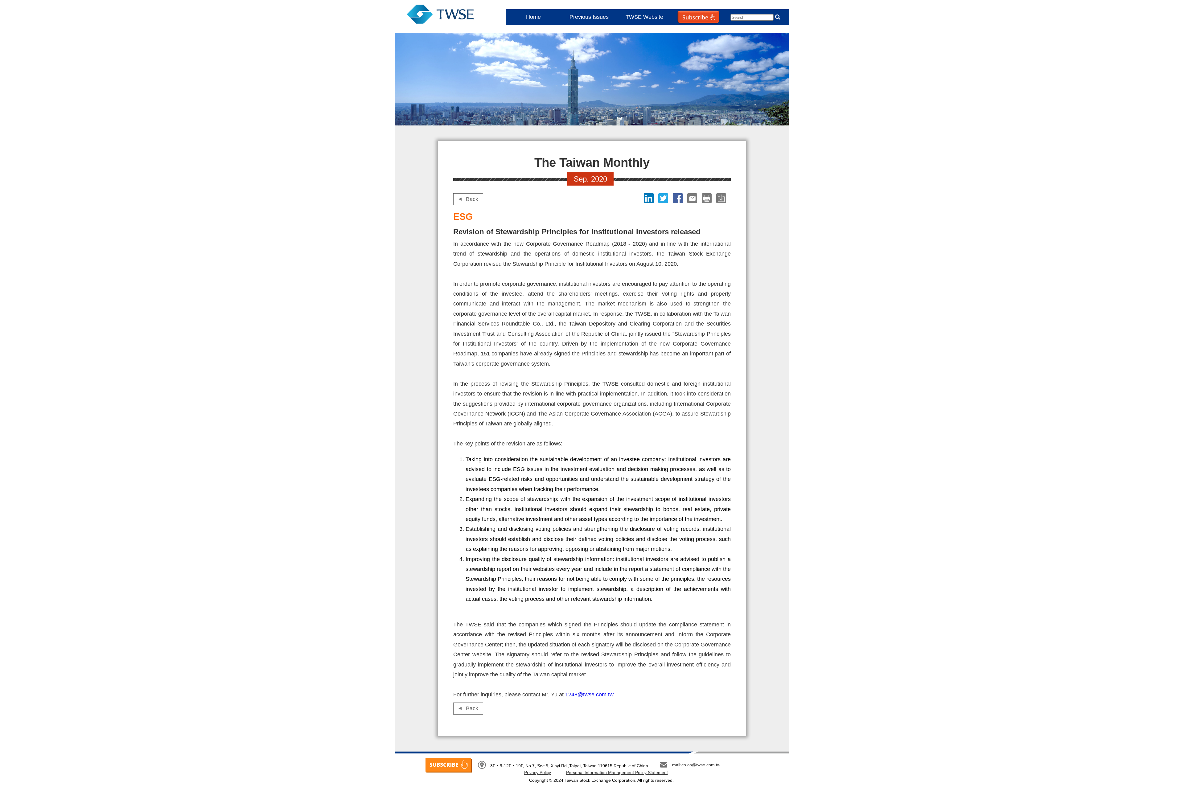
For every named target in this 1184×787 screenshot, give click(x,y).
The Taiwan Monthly (446, 15)
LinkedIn (649, 198)
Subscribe (685, 29)
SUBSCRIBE (449, 765)
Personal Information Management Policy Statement (617, 772)
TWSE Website (644, 17)
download (722, 198)
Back (472, 199)
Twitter (664, 198)
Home (533, 17)
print (707, 198)
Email (693, 198)
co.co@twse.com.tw (700, 764)
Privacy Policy (537, 772)
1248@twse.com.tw (589, 694)
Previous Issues (589, 17)
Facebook (678, 198)
